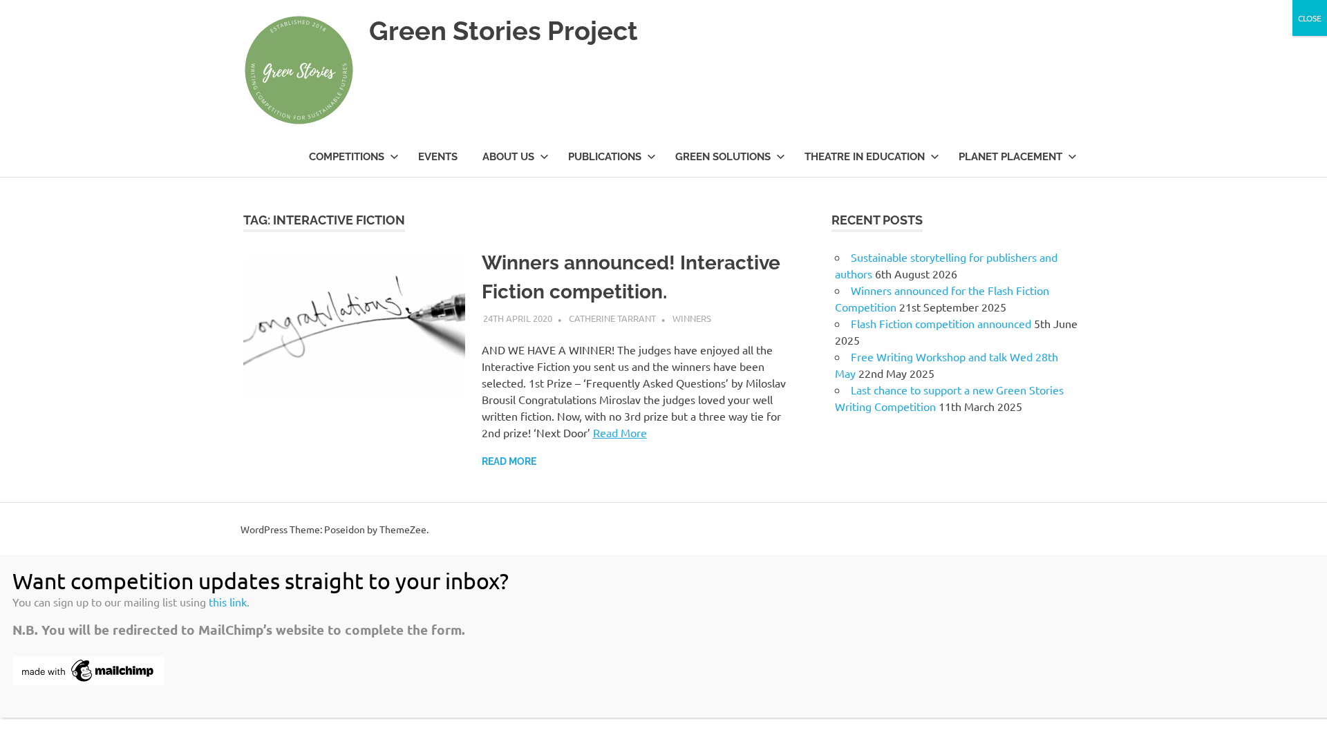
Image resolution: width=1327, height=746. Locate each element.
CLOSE (1309, 17)
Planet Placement (1010, 157)
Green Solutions (723, 157)
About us (508, 157)
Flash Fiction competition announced (941, 323)
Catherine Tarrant (612, 318)
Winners (691, 318)
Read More (620, 432)
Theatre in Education (864, 157)
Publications (604, 157)
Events (438, 157)
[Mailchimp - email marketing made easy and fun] (88, 680)
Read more (509, 461)
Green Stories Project (503, 30)
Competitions (346, 157)
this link (228, 602)
